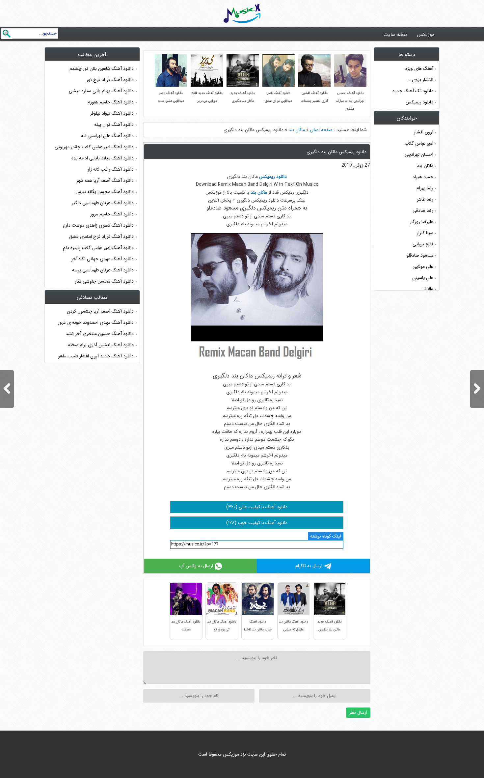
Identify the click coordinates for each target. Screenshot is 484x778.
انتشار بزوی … (420, 79)
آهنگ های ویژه (419, 68)
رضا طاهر (425, 199)
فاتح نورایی (423, 244)
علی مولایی (423, 266)
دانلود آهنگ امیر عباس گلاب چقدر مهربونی (94, 147)
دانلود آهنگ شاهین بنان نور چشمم (101, 68)
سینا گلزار (425, 232)
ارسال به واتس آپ (196, 566)
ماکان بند (296, 129)
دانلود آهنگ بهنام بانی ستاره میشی (101, 91)
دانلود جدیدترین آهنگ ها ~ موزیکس (242, 13)
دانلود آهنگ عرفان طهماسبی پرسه (103, 270)
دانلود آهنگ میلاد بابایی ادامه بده (102, 158)
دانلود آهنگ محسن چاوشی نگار (104, 281)
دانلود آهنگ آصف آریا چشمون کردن (100, 311)
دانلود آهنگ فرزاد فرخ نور (110, 79)
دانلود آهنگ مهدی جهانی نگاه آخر (102, 259)
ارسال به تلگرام (308, 566)
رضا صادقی (423, 210)
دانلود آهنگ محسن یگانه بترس (104, 191)
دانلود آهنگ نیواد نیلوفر (112, 113)
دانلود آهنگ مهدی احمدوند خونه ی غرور (96, 322)
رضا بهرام (425, 188)
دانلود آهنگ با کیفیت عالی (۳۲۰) (256, 507)
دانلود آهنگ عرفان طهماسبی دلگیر (103, 203)
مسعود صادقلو (420, 255)
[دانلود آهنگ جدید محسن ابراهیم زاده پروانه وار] (477, 389)
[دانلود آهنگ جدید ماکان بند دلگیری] (7, 389)
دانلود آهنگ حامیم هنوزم (111, 102)
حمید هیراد (423, 177)
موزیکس (426, 35)
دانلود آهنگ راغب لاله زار (111, 169)
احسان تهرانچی (419, 154)
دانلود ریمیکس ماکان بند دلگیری (336, 151)
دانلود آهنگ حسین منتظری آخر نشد (100, 333)
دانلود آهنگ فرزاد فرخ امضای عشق (101, 236)
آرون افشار (423, 132)
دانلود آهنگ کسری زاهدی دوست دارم (98, 225)
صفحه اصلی (321, 129)
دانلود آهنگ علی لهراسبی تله (107, 135)
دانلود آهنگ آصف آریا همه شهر (105, 180)
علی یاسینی (422, 277)
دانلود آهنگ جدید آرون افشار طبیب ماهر (96, 356)
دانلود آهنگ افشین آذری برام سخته (101, 344)
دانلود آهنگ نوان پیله (114, 124)
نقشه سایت (395, 35)
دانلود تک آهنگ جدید (412, 91)
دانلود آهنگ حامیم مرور (112, 214)
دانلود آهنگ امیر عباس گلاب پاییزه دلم (98, 247)
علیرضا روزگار (421, 221)
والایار (428, 288)
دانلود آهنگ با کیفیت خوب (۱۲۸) (256, 522)
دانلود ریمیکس (419, 102)
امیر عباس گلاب (419, 143)
